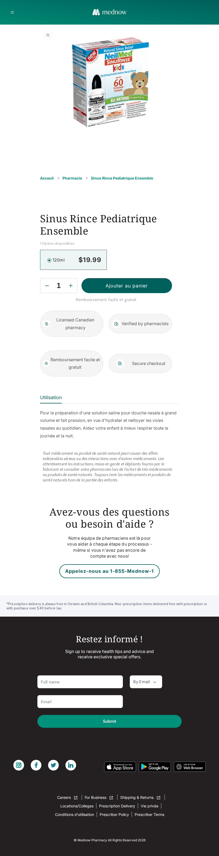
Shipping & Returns (137, 797)
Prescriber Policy (114, 814)
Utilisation (51, 397)
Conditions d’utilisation (74, 814)
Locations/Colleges (76, 806)
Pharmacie (72, 178)
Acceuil (47, 178)
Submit (109, 721)
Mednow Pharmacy (92, 840)
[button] (12, 12)
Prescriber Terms (149, 814)
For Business (96, 797)
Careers (64, 797)
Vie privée (149, 806)
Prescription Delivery (117, 806)
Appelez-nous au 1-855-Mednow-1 (109, 571)
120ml (59, 260)
